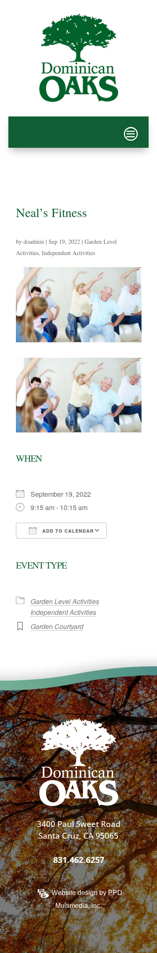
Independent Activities (68, 253)
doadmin (33, 241)
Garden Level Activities (65, 601)
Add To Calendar (67, 531)
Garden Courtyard (57, 626)
